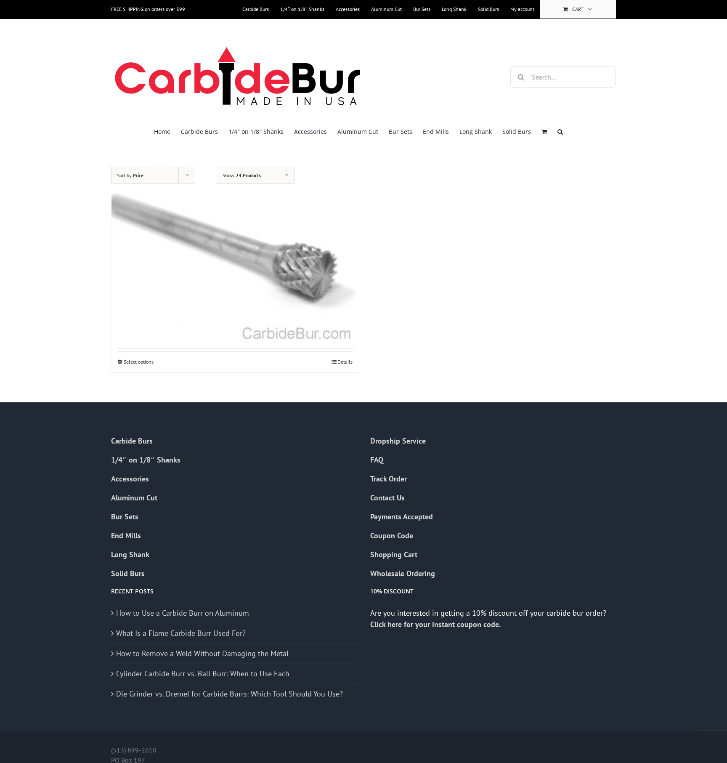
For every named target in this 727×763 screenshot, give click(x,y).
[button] (560, 131)
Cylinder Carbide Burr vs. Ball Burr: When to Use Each (202, 673)
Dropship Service (398, 441)
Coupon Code (391, 535)
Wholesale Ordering (402, 573)
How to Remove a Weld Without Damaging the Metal (202, 653)
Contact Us (387, 497)
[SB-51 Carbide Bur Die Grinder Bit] (235, 254)
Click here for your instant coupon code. (436, 624)
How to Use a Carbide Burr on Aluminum (182, 613)
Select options (139, 362)
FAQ (376, 460)
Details (345, 362)
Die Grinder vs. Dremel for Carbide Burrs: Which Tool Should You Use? (229, 694)
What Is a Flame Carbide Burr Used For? (181, 633)
